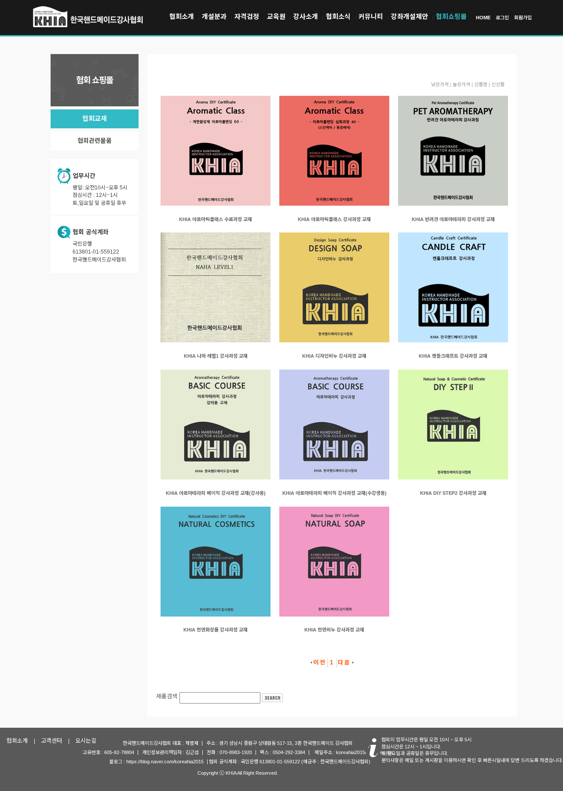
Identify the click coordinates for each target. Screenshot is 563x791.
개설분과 (214, 16)
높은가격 (461, 84)
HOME (483, 17)
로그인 (502, 17)
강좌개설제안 (409, 16)
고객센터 (51, 740)
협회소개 (181, 16)
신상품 (498, 84)
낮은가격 (440, 84)
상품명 (480, 84)
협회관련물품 (94, 140)
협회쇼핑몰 (451, 16)
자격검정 (246, 16)
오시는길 (85, 740)
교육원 (276, 16)
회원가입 (523, 17)
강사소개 (305, 16)
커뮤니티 (370, 16)
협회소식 (338, 16)
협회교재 (94, 118)
